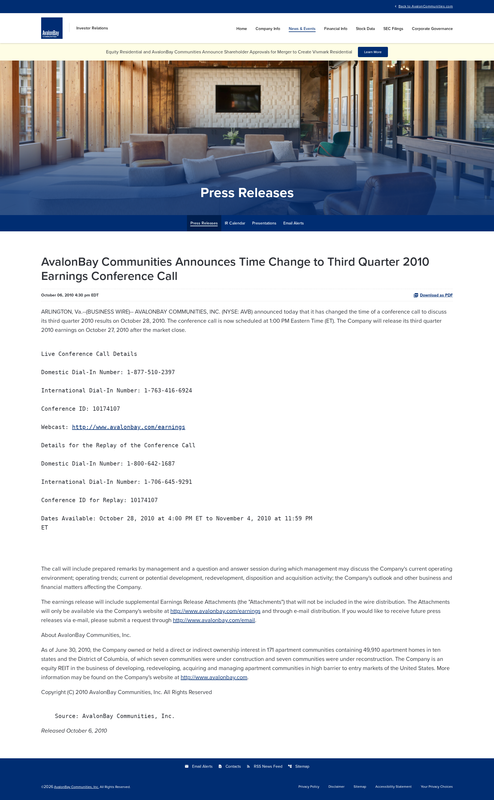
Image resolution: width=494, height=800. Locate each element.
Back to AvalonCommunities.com (426, 6)
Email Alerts (293, 223)
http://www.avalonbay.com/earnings (128, 427)
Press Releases (204, 223)
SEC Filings (393, 28)
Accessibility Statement (393, 786)
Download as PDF (436, 295)
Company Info (268, 28)
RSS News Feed (264, 766)
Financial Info (335, 28)
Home (241, 28)
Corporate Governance (432, 28)
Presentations (264, 223)
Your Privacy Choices (437, 786)
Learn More (373, 51)
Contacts (229, 766)
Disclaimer (336, 786)
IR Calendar (235, 223)
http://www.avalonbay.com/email (214, 620)
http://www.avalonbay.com (214, 677)
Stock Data (365, 28)
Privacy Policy (308, 786)
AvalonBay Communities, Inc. (76, 786)
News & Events (302, 28)
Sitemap (298, 766)
